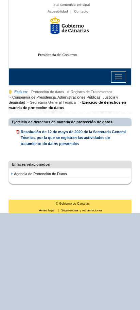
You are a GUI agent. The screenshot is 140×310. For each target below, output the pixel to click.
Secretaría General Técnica (53, 102)
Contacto (81, 11)
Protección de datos (47, 92)
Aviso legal (47, 210)
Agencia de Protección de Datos (40, 174)
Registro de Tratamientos (91, 92)
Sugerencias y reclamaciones (82, 210)
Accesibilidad (58, 11)
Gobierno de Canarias (71, 27)
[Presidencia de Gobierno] (72, 53)
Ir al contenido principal (71, 4)
